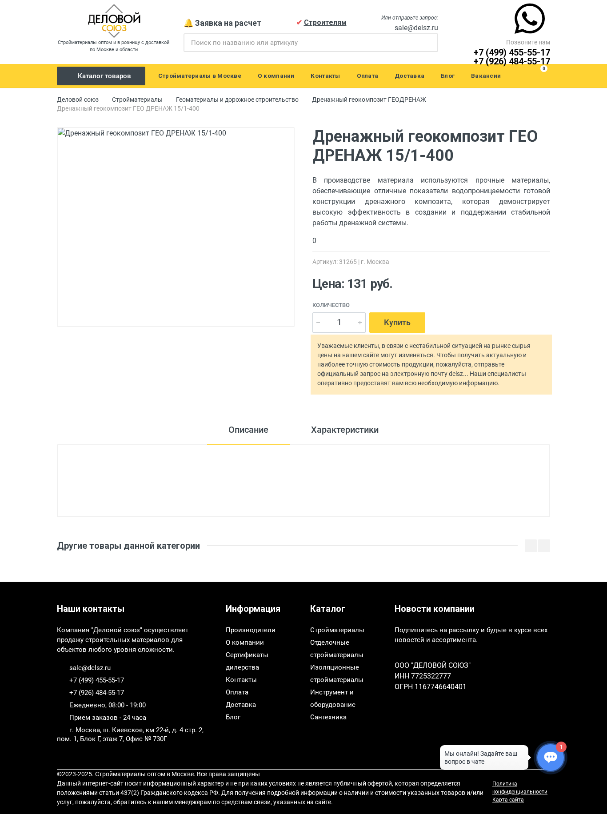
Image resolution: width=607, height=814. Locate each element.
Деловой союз (78, 99)
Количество (331, 305)
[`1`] (429, 42)
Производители (251, 630)
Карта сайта (508, 800)
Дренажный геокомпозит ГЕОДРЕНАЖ (369, 99)
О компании (245, 642)
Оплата (237, 692)
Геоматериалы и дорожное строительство (237, 99)
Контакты (241, 680)
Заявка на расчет (228, 23)
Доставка (241, 705)
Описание (248, 429)
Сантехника (328, 717)
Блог (233, 717)
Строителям (325, 22)
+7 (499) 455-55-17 (512, 52)
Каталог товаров (104, 76)
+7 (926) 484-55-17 (512, 61)
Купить (397, 322)
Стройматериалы (137, 99)
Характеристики (345, 429)
